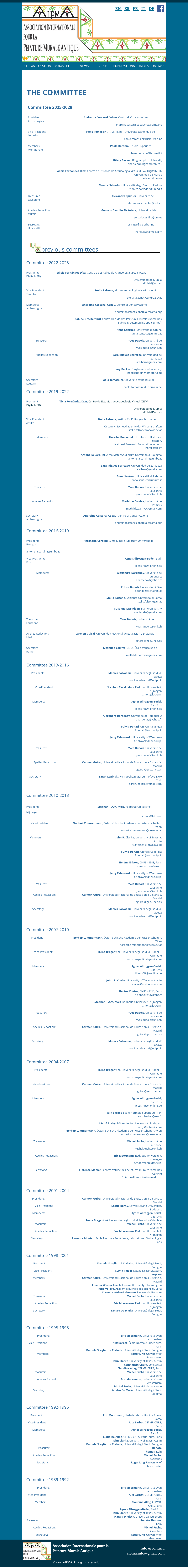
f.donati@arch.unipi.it (148, 590)
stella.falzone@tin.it (149, 601)
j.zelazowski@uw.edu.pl (147, 741)
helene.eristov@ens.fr (148, 866)
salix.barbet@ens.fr (150, 1116)
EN (118, 8)
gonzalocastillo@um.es (148, 217)
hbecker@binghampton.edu (145, 164)
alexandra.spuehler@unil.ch (145, 203)
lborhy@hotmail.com (149, 1127)
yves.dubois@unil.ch (149, 347)
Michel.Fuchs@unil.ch (148, 1148)
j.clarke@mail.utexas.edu (146, 844)
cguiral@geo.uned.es (149, 641)
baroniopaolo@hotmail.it (146, 153)
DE (151, 8)
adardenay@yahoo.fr (149, 580)
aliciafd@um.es (152, 178)
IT (143, 8)
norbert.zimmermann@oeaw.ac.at (141, 830)
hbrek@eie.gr (153, 448)
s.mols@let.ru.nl (152, 694)
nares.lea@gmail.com (148, 231)
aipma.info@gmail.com (146, 1553)
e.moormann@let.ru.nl (148, 1163)
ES (127, 8)
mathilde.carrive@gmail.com (144, 508)
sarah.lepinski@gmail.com (145, 783)
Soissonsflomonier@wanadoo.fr (142, 1177)
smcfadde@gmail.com (148, 612)
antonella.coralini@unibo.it (145, 458)
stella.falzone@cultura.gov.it (144, 297)
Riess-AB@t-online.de (148, 565)
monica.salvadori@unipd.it (145, 189)
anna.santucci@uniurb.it (147, 333)
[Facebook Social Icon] (160, 8)
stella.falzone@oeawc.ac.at (145, 430)
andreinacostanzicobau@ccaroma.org (138, 124)
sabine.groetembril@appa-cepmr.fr (140, 322)
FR (136, 8)
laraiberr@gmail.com (149, 362)
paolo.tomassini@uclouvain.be (143, 139)
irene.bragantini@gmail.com (144, 959)
